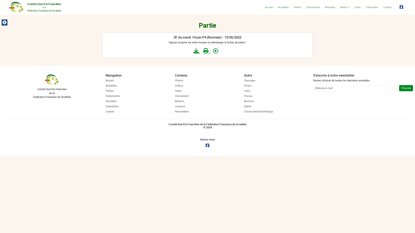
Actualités (283, 7)
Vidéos (179, 85)
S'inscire (406, 88)
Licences (180, 106)
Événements (313, 7)
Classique (249, 80)
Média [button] (344, 7)
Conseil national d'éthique (258, 111)
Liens (247, 90)
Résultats (330, 7)
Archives (249, 101)
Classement (182, 96)
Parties (297, 7)
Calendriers (372, 7)
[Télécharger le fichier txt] (197, 51)
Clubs (358, 7)
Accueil (269, 7)
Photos (179, 80)
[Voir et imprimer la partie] (206, 51)
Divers (247, 85)
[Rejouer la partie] (215, 51)
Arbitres (179, 101)
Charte (247, 106)
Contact (387, 7)
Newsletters (182, 111)
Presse (248, 96)
